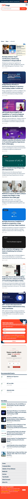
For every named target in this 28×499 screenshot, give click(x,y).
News (7, 41)
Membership (6, 1)
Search (23, 8)
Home (2, 1)
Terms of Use (13, 336)
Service (4, 474)
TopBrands (11, 1)
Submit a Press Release (8, 469)
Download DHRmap (17, 1)
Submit (14, 341)
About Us (4, 482)
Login (21, 1)
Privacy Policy (22, 336)
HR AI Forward (6, 479)
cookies (9, 488)
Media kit (4, 471)
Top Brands (5, 477)
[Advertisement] (14, 25)
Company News (6, 466)
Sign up (26, 1)
